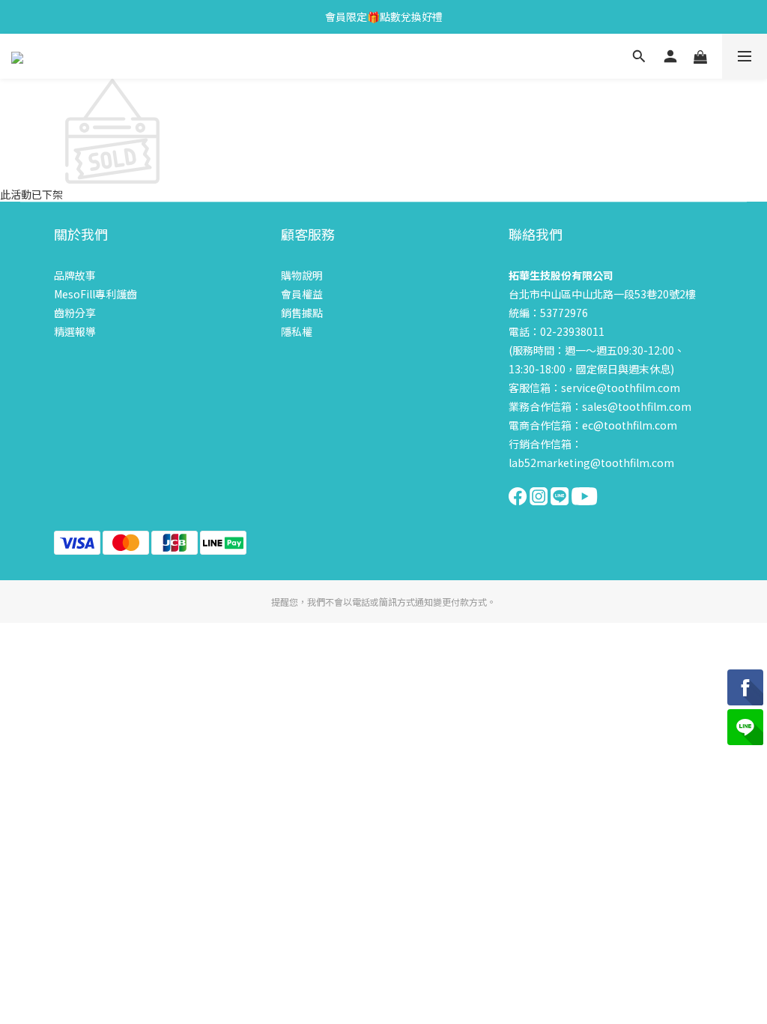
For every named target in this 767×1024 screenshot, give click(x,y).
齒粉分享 (75, 312)
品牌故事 (75, 275)
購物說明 (302, 275)
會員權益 (302, 293)
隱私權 (296, 331)
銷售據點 (302, 312)
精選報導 (75, 331)
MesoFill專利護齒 (95, 293)
